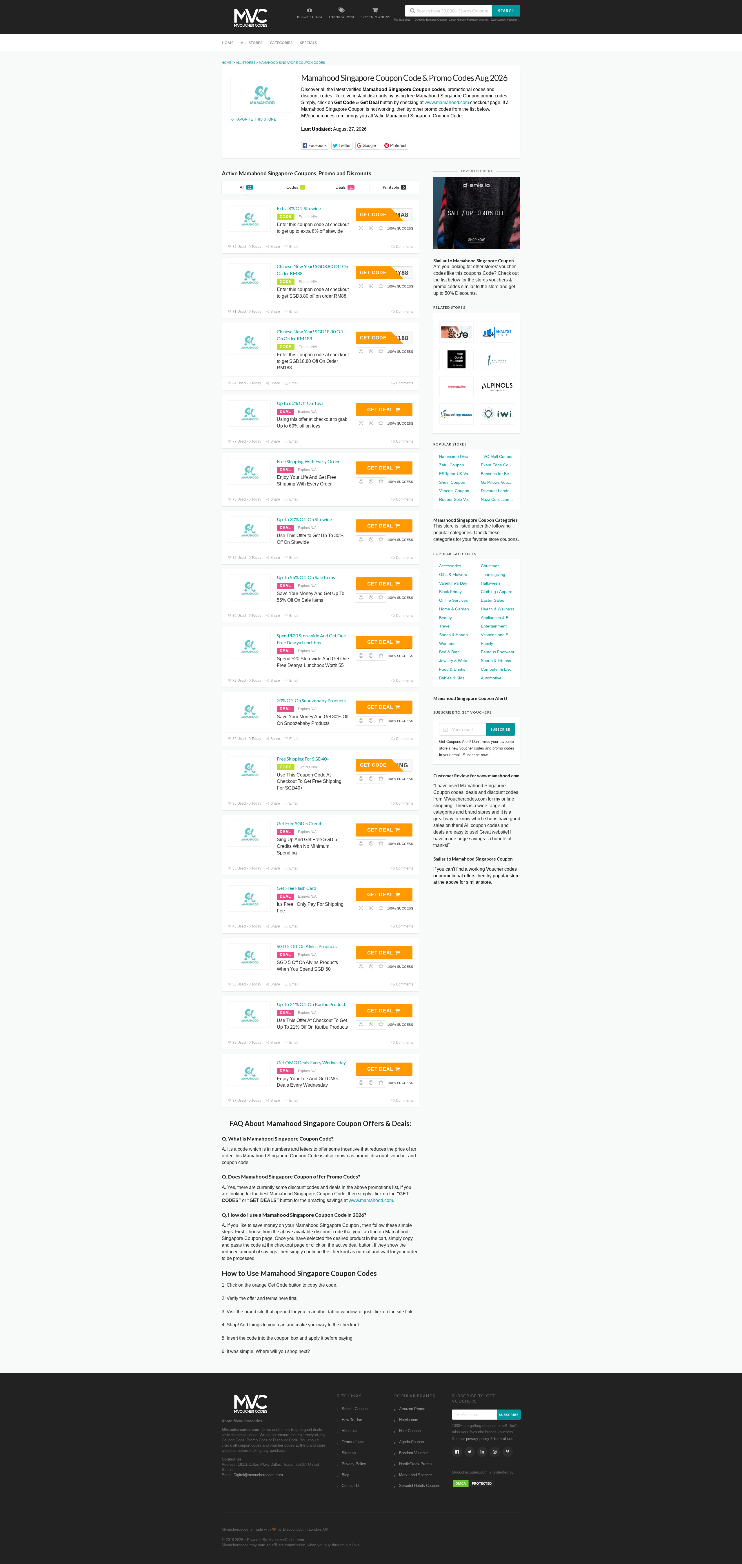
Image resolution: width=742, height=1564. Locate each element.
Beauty (445, 617)
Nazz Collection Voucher (497, 499)
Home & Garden (454, 609)
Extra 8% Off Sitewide (299, 208)
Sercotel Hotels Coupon (419, 1486)
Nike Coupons (411, 1431)
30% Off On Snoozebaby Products (311, 700)
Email (293, 247)
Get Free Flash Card (296, 888)
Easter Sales (492, 600)
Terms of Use (353, 1442)
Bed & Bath (449, 652)
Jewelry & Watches (456, 660)
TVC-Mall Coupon (497, 456)
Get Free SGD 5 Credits (300, 823)
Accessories (450, 565)
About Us (349, 1431)
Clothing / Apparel (497, 591)
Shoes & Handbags (456, 634)
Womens (447, 643)
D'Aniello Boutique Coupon (431, 19)
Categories (281, 42)
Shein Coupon (452, 482)
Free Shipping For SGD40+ (303, 758)
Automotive (491, 678)
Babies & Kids (451, 678)
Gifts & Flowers (453, 574)
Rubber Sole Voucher (456, 499)
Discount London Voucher (497, 490)
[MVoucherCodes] (251, 17)
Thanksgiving (493, 574)
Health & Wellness (497, 609)
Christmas (490, 565)
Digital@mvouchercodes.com (258, 1475)
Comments (404, 247)
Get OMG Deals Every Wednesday (311, 1062)
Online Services (453, 600)
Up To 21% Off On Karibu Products (312, 1004)
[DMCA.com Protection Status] (473, 1483)
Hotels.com (408, 1420)
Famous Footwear (497, 652)
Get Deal (381, 409)
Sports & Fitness (496, 660)
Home (227, 42)
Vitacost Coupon (454, 490)
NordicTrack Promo (415, 1464)
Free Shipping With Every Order (308, 461)
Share (275, 247)
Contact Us (351, 1486)
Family (487, 643)
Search (506, 10)
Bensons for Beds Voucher (497, 473)
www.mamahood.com (447, 102)
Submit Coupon (355, 1409)
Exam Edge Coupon (497, 465)
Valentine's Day (453, 583)
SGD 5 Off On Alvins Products (307, 946)
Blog (345, 1475)
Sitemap (349, 1453)
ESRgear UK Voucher (456, 473)
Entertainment (494, 626)
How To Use (352, 1420)
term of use (503, 1439)
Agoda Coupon (411, 1442)
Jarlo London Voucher (504, 19)
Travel (444, 626)
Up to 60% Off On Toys (300, 403)
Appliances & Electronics (497, 617)
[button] (314, 146)
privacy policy (477, 1439)
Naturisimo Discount (456, 456)
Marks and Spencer (415, 1475)
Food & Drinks (452, 669)
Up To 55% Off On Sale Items (306, 577)
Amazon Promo (412, 1409)
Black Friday (450, 591)
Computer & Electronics (497, 669)
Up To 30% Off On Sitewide (304, 519)
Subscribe (500, 729)
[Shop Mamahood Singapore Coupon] (261, 94)
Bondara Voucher (413, 1453)
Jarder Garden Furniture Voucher (468, 19)
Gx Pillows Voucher (497, 482)
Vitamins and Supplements (497, 634)
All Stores (251, 42)
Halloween (490, 583)
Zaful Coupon (451, 465)
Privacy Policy (354, 1464)
